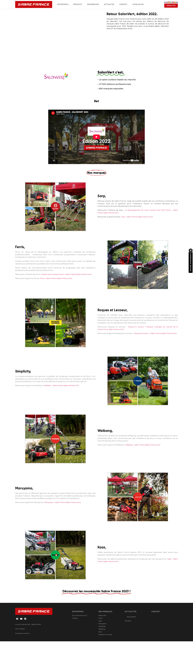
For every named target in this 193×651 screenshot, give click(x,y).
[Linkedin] (25, 619)
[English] (167, 2)
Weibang (102, 629)
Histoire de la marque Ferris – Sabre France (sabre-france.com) (66, 274)
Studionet (27, 633)
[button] (171, 6)
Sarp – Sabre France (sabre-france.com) (137, 217)
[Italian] (171, 2)
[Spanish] (175, 2)
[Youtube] (21, 619)
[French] (165, 2)
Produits (128, 621)
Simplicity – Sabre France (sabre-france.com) (61, 385)
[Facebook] (17, 619)
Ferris (101, 618)
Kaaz (100, 621)
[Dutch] (177, 2)
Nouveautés (131, 617)
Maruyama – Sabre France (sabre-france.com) (62, 502)
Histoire (75, 618)
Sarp (100, 632)
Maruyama (102, 623)
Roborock (102, 615)
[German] (169, 2)
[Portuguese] (173, 2)
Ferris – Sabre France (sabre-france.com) (56, 278)
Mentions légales (20, 629)
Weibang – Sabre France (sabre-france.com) (142, 445)
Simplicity (102, 626)
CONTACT (155, 611)
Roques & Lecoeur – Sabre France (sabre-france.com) (155, 333)
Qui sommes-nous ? (79, 615)
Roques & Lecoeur (105, 634)
